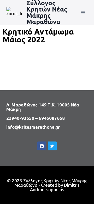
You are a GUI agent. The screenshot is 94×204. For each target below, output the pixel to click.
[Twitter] (52, 145)
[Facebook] (41, 145)
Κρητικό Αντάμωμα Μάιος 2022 (38, 35)
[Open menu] (83, 12)
